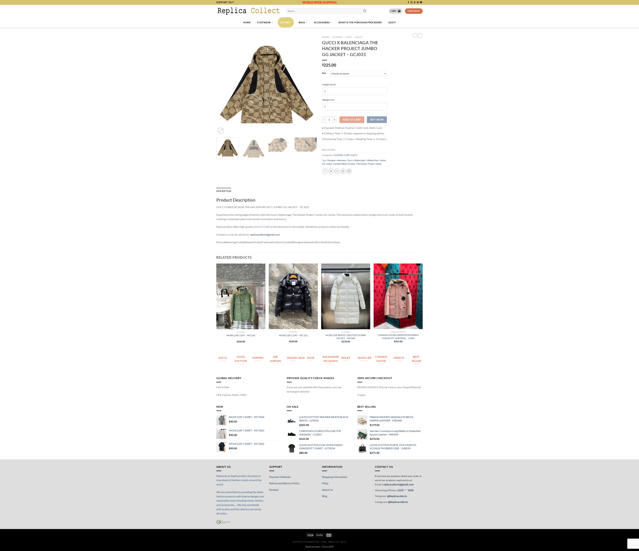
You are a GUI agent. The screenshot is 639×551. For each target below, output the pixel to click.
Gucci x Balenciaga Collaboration (362, 160)
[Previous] (222, 84)
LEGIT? (392, 22)
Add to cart (352, 119)
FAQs (325, 483)
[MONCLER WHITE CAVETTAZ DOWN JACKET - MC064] (345, 296)
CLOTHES (285, 22)
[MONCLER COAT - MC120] (240, 296)
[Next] (311, 84)
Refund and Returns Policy (284, 483)
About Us (327, 489)
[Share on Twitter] (331, 171)
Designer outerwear (336, 160)
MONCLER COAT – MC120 (241, 335)
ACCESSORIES (322, 22)
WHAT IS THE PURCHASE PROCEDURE (360, 22)
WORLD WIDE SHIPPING (319, 2)
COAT (348, 37)
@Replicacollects (397, 496)
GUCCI (358, 37)
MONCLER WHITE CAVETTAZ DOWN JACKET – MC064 (346, 337)
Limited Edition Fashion (344, 163)
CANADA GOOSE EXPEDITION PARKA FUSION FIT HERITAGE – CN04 (398, 337)
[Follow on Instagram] (412, 2)
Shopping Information (334, 476)
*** (405, 490)
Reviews (274, 489)
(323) (400, 490)
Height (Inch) (334, 84)
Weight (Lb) (333, 99)
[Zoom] (220, 131)
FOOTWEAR (264, 22)
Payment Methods (280, 476)
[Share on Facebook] (325, 171)
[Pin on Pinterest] (343, 171)
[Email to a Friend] (337, 171)
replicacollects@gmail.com (265, 234)
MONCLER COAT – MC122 (293, 335)
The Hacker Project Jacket (369, 163)
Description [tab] (223, 191)
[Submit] (364, 11)
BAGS (302, 22)
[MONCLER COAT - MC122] (293, 296)
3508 (410, 490)
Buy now (377, 119)
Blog (324, 496)
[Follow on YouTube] (421, 2)
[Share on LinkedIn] (349, 171)
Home (247, 22)
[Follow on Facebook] (408, 2)
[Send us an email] (418, 2)
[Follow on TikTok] (415, 2)
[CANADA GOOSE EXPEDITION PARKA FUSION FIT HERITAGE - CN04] (398, 296)
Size (324, 73)
